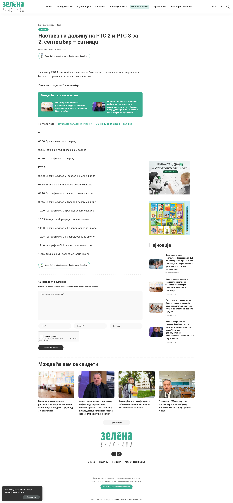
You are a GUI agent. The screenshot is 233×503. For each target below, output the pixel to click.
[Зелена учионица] (13, 6)
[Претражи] (228, 6)
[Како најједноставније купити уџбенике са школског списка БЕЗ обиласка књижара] (137, 384)
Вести (43, 30)
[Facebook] (113, 454)
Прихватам (31, 497)
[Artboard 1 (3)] (169, 177)
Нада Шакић (48, 49)
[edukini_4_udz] (169, 218)
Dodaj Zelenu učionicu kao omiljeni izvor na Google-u (66, 56)
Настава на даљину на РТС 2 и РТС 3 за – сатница (94, 123)
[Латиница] (222, 6)
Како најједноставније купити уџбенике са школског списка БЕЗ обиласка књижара (134, 404)
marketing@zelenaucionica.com (116, 487)
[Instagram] (119, 454)
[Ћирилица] (213, 6)
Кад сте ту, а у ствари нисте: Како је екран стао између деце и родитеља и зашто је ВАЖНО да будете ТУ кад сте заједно (179, 306)
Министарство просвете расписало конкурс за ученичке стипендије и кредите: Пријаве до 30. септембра (176, 285)
